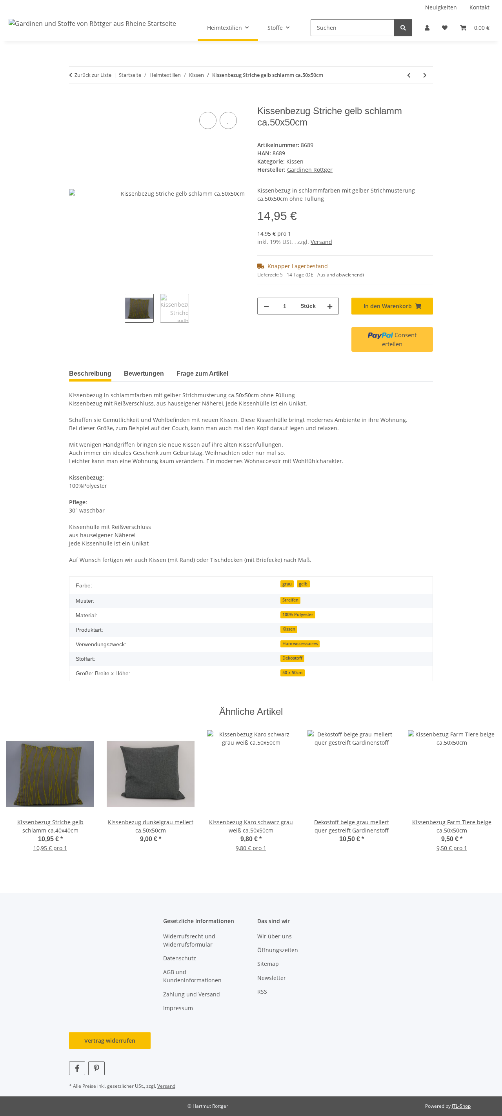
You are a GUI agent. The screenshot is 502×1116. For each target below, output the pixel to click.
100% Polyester (297, 614)
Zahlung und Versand (191, 994)
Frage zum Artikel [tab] (202, 373)
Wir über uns (274, 936)
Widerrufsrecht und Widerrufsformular (189, 940)
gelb (303, 584)
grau (287, 584)
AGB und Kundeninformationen (192, 976)
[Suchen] (403, 27)
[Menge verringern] (266, 306)
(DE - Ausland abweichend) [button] (335, 274)
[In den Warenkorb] (75, 101)
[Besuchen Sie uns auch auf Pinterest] (96, 1068)
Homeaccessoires (300, 643)
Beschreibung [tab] (90, 373)
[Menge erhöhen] (329, 306)
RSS (262, 991)
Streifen (290, 600)
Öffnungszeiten (277, 950)
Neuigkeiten (441, 7)
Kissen (295, 161)
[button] (427, 27)
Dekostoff (292, 658)
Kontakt (479, 7)
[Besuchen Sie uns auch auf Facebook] (77, 1068)
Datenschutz (179, 958)
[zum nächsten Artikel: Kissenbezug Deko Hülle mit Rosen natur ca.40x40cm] (425, 75)
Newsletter (271, 977)
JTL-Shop (461, 1106)
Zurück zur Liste (93, 74)
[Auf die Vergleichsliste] (207, 120)
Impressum (178, 1008)
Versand (321, 241)
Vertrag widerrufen (109, 1040)
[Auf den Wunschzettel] (228, 120)
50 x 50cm (292, 672)
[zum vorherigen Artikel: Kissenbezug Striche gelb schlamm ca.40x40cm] (409, 75)
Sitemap (268, 963)
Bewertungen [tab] (144, 373)
